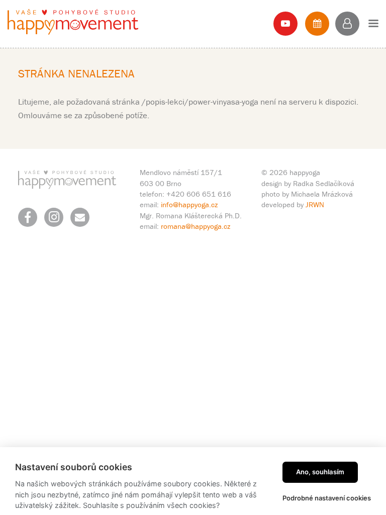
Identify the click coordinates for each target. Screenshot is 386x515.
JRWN (315, 204)
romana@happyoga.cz (195, 226)
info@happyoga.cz (189, 204)
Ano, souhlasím (320, 472)
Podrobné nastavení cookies (326, 498)
